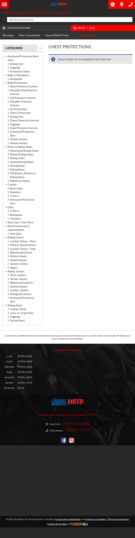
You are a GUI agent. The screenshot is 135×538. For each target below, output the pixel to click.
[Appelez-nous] (130, 4)
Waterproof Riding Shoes (24, 150)
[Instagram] (71, 440)
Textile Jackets (18, 139)
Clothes (12, 184)
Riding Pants (15, 305)
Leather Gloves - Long (22, 248)
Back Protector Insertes (24, 86)
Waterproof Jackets (21, 282)
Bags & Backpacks (18, 75)
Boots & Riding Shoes (20, 146)
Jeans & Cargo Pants (22, 312)
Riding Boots (17, 169)
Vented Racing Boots (22, 161)
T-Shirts (14, 195)
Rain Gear (16, 233)
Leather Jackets (19, 290)
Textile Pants (17, 320)
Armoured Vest (18, 109)
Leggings (15, 67)
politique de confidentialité (67, 519)
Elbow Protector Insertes (24, 120)
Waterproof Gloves (21, 252)
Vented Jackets (19, 143)
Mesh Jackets (18, 275)
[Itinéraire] (121, 4)
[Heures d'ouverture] (112, 4)
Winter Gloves (18, 256)
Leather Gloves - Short (23, 241)
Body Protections (18, 82)
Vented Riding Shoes (22, 154)
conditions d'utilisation (95, 519)
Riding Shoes (17, 158)
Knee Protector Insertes (24, 127)
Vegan (13, 267)
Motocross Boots (20, 180)
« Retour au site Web (18, 28)
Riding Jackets (16, 271)
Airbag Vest (17, 63)
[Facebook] (63, 440)
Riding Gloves (16, 237)
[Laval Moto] (58, 4)
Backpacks (16, 79)
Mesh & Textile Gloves (23, 244)
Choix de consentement (118, 519)
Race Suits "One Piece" (21, 222)
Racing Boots (17, 165)
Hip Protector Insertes (23, 97)
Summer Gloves (19, 263)
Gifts (11, 207)
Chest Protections (20, 112)
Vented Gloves (18, 260)
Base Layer (16, 188)
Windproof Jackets (21, 294)
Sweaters (15, 192)
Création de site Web (56, 524)
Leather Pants (18, 309)
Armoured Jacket (20, 71)
